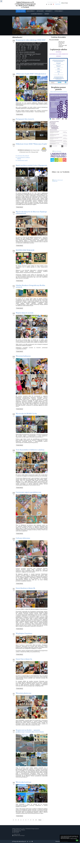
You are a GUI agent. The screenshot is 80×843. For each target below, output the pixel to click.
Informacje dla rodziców (23, 155)
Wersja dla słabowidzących (19, 841)
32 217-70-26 (17, 834)
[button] (51, 4)
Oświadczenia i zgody (22, 160)
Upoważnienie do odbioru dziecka (23, 158)
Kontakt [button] (47, 13)
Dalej (39, 820)
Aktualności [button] (40, 11)
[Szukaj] (59, 2)
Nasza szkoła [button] (30, 11)
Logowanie (57, 4)
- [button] (49, 4)
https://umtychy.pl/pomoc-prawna (58, 91)
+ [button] (28, 841)
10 (36, 820)
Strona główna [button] (21, 11)
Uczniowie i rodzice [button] (36, 13)
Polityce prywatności (74, 838)
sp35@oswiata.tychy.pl (19, 835)
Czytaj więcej (19, 115)
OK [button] (77, 840)
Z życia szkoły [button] (58, 11)
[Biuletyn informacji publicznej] (60, 180)
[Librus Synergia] (58, 151)
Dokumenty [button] (48, 11)
